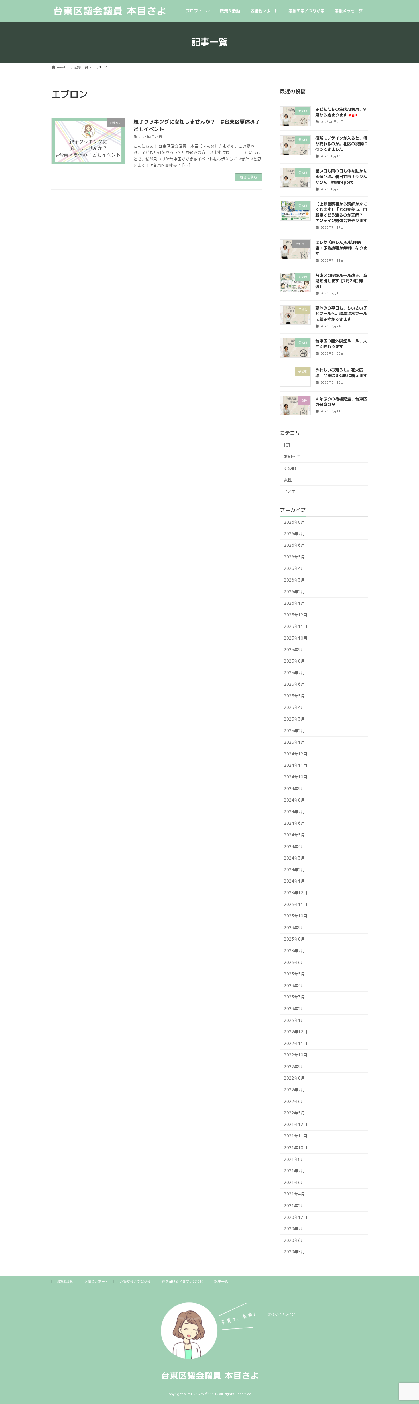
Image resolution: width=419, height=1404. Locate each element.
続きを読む (248, 177)
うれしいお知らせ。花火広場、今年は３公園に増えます (341, 372)
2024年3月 (294, 858)
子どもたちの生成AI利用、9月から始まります (340, 112)
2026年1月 (294, 603)
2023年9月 (294, 927)
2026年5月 (294, 557)
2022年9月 (294, 1066)
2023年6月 (294, 962)
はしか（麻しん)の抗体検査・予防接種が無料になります (341, 247)
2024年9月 (294, 788)
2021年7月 (294, 1170)
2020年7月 (294, 1228)
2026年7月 (294, 533)
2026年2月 (294, 591)
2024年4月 (294, 846)
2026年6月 (294, 545)
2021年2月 (294, 1205)
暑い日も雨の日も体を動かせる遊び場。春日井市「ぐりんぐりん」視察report (341, 176)
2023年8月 (294, 939)
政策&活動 (65, 1281)
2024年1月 (294, 881)
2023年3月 (294, 997)
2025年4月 (294, 707)
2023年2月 (294, 1008)
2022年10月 (295, 1055)
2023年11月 (295, 904)
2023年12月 (295, 892)
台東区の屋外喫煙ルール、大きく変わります (341, 343)
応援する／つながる (135, 1281)
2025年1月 (294, 742)
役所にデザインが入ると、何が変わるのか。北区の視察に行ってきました (341, 143)
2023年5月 (294, 974)
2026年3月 (294, 580)
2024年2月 (294, 869)
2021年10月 (295, 1147)
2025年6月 (294, 684)
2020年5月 (294, 1251)
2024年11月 (295, 765)
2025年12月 (295, 614)
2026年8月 (294, 522)
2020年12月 (295, 1217)
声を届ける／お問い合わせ (182, 1281)
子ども (290, 491)
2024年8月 (294, 800)
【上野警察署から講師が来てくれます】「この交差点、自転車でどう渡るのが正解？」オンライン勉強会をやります (341, 212)
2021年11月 (295, 1136)
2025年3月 (294, 719)
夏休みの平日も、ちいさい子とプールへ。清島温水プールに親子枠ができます (341, 313)
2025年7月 (294, 672)
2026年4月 (294, 568)
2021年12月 (295, 1124)
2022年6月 (294, 1101)
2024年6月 (294, 823)
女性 (288, 479)
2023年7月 (294, 950)
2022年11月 (295, 1043)
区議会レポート (96, 1281)
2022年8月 (294, 1078)
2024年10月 (295, 777)
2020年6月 (294, 1240)
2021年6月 (294, 1182)
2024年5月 (294, 835)
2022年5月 (294, 1112)
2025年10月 (295, 638)
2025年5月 (294, 696)
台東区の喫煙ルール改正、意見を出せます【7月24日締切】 (341, 280)
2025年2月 (294, 730)
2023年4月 (294, 985)
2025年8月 (294, 661)
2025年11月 (295, 626)
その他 (290, 468)
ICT (287, 445)
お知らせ (292, 456)
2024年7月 (294, 811)
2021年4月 (294, 1194)
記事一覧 (221, 1281)
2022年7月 (294, 1089)
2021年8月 (294, 1159)
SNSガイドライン (281, 1314)
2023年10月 (295, 916)
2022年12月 (295, 1031)
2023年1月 (294, 1020)
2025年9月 (294, 649)
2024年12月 (295, 754)
